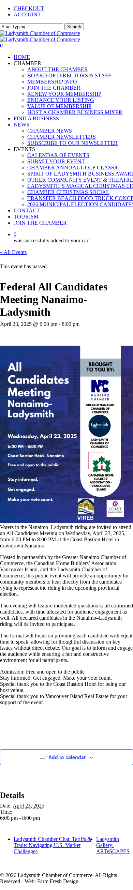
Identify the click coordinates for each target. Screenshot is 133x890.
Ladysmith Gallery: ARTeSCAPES (113, 845)
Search (74, 26)
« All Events (13, 252)
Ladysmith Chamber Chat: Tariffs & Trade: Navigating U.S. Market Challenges (52, 845)
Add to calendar (67, 757)
